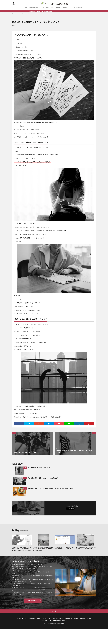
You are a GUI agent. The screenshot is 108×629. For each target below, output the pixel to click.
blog (19, 13)
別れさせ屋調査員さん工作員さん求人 (81, 618)
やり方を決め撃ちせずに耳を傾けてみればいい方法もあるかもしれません (64, 547)
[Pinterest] (89, 423)
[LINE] (69, 423)
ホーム (25, 7)
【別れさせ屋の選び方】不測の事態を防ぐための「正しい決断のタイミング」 (86, 547)
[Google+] (39, 423)
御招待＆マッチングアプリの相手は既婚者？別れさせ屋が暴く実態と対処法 (50, 488)
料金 (52, 7)
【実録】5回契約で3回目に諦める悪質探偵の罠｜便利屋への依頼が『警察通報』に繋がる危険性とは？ (43, 548)
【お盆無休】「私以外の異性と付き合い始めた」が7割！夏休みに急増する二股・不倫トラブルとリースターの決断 (22, 548)
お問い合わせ (79, 7)
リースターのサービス (34, 7)
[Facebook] (19, 423)
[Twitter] (29, 423)
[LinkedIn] (79, 423)
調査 (47, 7)
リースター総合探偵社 (58, 623)
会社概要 (67, 618)
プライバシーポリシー (57, 618)
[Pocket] (59, 423)
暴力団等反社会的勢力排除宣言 (58, 620)
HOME (14, 13)
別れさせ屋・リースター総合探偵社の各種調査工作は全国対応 (33, 618)
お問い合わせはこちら (33, 600)
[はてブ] (49, 423)
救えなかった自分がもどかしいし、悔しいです (31, 13)
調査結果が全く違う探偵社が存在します (40, 467)
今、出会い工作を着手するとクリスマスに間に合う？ (44, 478)
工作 (43, 7)
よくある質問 (71, 7)
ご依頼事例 (57, 7)
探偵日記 (65, 7)
